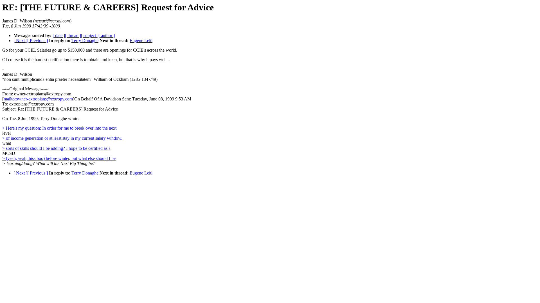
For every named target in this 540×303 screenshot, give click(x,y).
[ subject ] (89, 35)
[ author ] (106, 35)
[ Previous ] (37, 40)
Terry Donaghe (84, 40)
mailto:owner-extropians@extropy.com (38, 99)
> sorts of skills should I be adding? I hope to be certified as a (56, 148)
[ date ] (59, 35)
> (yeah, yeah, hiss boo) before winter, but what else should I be (59, 158)
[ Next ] (20, 40)
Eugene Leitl (141, 40)
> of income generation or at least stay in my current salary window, (62, 138)
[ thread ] (73, 35)
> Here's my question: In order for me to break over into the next (59, 128)
